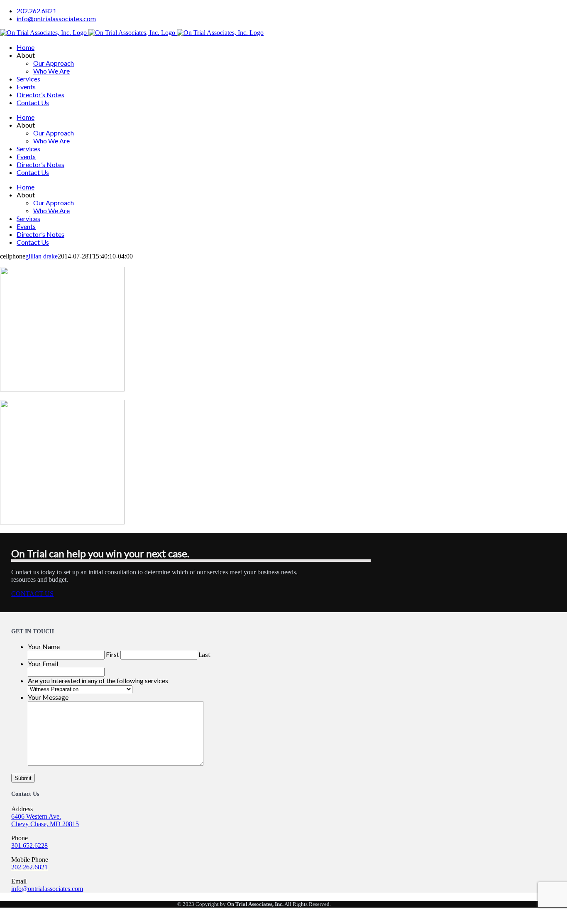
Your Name (44, 646)
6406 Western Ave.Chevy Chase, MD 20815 (45, 820)
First (112, 654)
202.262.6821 (29, 867)
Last (204, 654)
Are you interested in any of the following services (98, 680)
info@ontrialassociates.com (47, 888)
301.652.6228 (29, 845)
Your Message (48, 697)
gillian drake (41, 256)
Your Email (43, 663)
